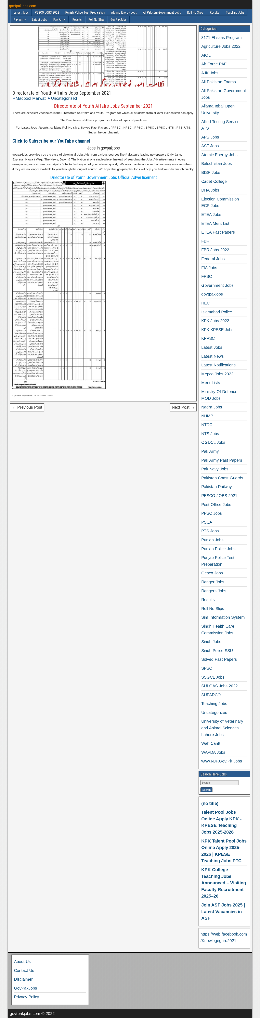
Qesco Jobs (212, 573)
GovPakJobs (118, 20)
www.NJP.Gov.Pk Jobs (221, 761)
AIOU (206, 55)
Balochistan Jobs (216, 163)
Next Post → (183, 407)
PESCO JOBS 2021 (219, 495)
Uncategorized (64, 98)
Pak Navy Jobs (214, 469)
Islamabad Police (216, 312)
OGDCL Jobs (213, 442)
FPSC (206, 276)
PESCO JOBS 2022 (47, 12)
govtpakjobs (212, 294)
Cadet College (214, 181)
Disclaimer (23, 979)
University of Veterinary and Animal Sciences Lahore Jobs (222, 728)
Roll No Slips (195, 12)
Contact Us (24, 970)
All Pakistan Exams (218, 82)
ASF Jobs (210, 146)
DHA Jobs (210, 190)
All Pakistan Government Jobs (162, 12)
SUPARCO (211, 695)
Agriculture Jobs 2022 (220, 46)
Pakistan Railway (216, 486)
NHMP (207, 416)
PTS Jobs (210, 531)
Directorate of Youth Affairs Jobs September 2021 (61, 93)
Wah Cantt (210, 743)
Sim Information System (223, 617)
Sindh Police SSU (217, 650)
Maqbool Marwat (31, 98)
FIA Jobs (209, 267)
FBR (205, 241)
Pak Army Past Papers (221, 460)
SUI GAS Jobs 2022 (219, 686)
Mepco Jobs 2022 (217, 374)
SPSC (206, 668)
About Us (22, 961)
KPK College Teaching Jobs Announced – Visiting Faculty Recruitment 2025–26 (223, 883)
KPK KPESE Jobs (217, 329)
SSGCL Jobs (212, 677)
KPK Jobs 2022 (215, 320)
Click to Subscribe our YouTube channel (51, 141)
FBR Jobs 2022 (215, 250)
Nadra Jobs (211, 407)
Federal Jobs (213, 259)
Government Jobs (217, 285)
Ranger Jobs (212, 582)
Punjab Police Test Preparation (85, 12)
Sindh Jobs (211, 641)
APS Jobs (210, 137)
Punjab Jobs (212, 540)
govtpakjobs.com (22, 5)
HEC (205, 303)
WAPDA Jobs (213, 752)
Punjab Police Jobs (218, 549)
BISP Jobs (210, 172)
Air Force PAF (213, 64)
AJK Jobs (209, 73)
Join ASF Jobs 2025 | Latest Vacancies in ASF (223, 911)
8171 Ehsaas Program (221, 37)
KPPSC (208, 338)
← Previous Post (27, 407)
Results (214, 12)
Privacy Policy (26, 997)
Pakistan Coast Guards (222, 478)
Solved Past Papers (219, 659)
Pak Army (19, 20)
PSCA (206, 522)
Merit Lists (210, 382)
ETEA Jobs (211, 214)
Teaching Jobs (235, 12)
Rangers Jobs (213, 591)
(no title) (209, 803)
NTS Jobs (210, 433)
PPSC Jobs (211, 513)
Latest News (212, 356)
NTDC (206, 424)
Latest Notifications (218, 365)
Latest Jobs (21, 12)
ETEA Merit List (215, 223)
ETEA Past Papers (218, 232)
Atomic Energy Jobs (124, 12)
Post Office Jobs (216, 504)
